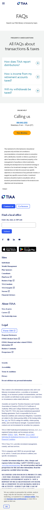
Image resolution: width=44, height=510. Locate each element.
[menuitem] (3, 3)
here (6, 420)
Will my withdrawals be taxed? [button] (17, 90)
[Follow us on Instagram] (8, 240)
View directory (22, 133)
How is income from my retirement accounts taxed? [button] (18, 77)
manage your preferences (17, 499)
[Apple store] (9, 249)
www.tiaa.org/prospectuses (11, 465)
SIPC (16, 434)
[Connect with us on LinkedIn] (14, 240)
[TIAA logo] (8, 197)
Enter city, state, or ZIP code (12, 220)
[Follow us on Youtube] (19, 240)
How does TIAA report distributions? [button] (17, 63)
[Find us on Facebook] (3, 240)
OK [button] (6, 506)
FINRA (10, 434)
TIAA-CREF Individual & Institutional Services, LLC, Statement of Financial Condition (20, 437)
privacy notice (30, 497)
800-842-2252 (22, 123)
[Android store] (27, 249)
